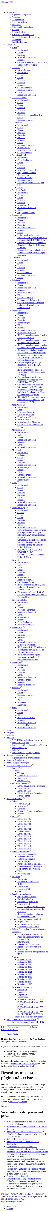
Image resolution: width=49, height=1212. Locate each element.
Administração (23, 147)
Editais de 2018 (24, 841)
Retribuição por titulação (28, 881)
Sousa (14, 707)
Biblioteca (21, 702)
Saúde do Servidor (25, 856)
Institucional (12, 12)
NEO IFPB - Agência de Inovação (27, 740)
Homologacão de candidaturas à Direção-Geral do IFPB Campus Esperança (31, 252)
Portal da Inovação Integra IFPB (26, 752)
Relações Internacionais (17, 755)
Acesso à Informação (26, 57)
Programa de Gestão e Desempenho (26, 173)
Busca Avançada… (9, 1029)
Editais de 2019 (24, 839)
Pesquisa (21, 80)
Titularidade (22, 886)
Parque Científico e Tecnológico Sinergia (29, 745)
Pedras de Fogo (18, 507)
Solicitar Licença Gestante (18, 1139)
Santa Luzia (17, 627)
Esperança (16, 215)
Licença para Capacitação (28, 944)
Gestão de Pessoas (25, 297)
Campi (9, 45)
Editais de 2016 (24, 846)
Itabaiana (16, 280)
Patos (14, 482)
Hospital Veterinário (26, 717)
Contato (20, 512)
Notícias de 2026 (24, 959)
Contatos (16, 17)
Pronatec (21, 137)
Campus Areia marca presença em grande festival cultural (32, 63)
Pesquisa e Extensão (26, 610)
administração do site (18, 1101)
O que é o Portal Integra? (17, 1176)
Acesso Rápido (23, 480)
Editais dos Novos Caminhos (29, 793)
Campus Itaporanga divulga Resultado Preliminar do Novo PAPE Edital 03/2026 (30, 379)
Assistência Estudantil (26, 95)
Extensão (21, 55)
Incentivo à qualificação (27, 901)
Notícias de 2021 (24, 972)
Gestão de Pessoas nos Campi (30, 811)
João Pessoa (17, 405)
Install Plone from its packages (24, 1063)
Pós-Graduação (24, 420)
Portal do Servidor (14, 798)
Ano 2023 (21, 826)
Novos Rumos (23, 796)
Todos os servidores (20, 851)
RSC (19, 884)
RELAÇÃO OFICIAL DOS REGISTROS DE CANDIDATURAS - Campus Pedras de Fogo (30, 553)
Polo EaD (16, 750)
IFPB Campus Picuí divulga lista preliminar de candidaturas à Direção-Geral (31, 587)
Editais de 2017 (24, 844)
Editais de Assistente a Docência (31, 786)
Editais (20, 92)
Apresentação (23, 806)
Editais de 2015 (24, 848)
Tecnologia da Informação (28, 300)
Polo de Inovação (19, 747)
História (15, 29)
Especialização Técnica (27, 775)
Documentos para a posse (28, 926)
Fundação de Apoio (20, 742)
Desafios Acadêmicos (26, 417)
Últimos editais (23, 831)
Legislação (22, 994)
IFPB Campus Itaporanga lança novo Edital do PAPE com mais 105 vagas (31, 372)
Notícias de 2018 (24, 979)
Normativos (22, 949)
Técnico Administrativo (22, 894)
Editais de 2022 (24, 829)
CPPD (20, 891)
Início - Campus (24, 70)
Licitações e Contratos (26, 645)
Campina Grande (19, 155)
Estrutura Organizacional (22, 27)
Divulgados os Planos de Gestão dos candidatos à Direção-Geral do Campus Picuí (32, 594)
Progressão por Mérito (26, 896)
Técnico (20, 773)
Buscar (34, 1027)
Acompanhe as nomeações (28, 924)
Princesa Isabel (18, 600)
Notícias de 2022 (24, 969)
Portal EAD (17, 768)
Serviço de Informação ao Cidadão (21, 1019)
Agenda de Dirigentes (21, 15)
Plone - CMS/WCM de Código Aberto (20, 1194)
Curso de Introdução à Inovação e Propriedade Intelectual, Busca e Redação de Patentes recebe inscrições (27, 1151)
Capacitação (22, 997)
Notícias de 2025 (24, 962)
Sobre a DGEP (23, 804)
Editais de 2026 (24, 819)
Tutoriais (21, 992)
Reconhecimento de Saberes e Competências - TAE (30, 915)
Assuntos (21, 60)
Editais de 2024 (24, 824)
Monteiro (16, 450)
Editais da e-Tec (24, 791)
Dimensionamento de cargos (29, 866)
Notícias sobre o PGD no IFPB (30, 999)
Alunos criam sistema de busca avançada (24, 1131)
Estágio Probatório (25, 899)
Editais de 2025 (24, 821)
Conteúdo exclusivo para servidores (27, 1017)
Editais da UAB (24, 788)
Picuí (14, 560)
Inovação (10, 737)
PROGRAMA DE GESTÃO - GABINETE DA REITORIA (30, 1013)
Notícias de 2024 (24, 964)
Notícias (20, 455)
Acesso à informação (26, 685)
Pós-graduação (23, 780)
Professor (16, 876)
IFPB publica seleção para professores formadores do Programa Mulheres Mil (28, 657)
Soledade (16, 687)
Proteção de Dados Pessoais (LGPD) (28, 1022)
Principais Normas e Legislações (31, 864)
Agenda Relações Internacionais (26, 758)
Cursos (20, 75)
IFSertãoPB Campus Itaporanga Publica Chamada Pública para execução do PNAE (31, 399)
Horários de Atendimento (23, 34)
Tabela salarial (23, 889)
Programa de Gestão (26, 212)
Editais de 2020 (24, 836)
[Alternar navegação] (2, 5)
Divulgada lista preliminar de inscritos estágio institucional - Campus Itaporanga (30, 357)
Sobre (14, 801)
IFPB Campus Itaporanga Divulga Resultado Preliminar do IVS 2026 (32, 346)
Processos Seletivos (20, 783)
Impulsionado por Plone (11, 1201)
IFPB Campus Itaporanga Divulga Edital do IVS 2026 (32, 336)
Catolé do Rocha (19, 190)
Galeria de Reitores (20, 32)
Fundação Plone (22, 1196)
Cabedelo (16, 67)
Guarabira (16, 258)
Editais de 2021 (24, 834)
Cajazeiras (16, 123)
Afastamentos (23, 942)
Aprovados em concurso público (26, 919)
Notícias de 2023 (24, 967)
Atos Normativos (19, 22)
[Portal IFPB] (7, 2)
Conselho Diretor (24, 87)
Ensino (20, 52)
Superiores (22, 778)
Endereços (16, 24)
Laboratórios (22, 705)
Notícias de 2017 (24, 982)
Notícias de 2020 (24, 974)
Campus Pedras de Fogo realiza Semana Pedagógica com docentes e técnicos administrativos (24, 1181)
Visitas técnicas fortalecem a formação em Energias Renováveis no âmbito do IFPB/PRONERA (32, 237)
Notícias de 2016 (24, 984)
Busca (3, 1027)
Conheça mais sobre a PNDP (29, 934)
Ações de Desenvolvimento (29, 947)
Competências (18, 19)
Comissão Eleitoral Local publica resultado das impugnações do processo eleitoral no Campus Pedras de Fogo (31, 543)
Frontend (30, 1066)
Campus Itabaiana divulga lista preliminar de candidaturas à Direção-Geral (30, 305)
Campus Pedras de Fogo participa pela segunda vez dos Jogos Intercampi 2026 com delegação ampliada (31, 533)
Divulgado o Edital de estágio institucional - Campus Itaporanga (31, 351)
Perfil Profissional (19, 42)
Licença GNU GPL (14, 1199)
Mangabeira (17, 430)
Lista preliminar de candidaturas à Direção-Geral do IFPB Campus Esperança (31, 245)
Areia (14, 47)
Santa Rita (16, 662)
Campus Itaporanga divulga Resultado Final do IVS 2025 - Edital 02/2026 (30, 365)
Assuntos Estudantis (15, 760)
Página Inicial (23, 922)
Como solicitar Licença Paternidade (22, 1146)
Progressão (22, 879)
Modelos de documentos (27, 854)
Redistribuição (23, 861)
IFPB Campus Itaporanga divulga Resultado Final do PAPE (31, 341)
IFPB (9, 1122)
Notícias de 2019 (24, 977)
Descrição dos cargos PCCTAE (31, 906)
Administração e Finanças (28, 422)
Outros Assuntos (24, 177)
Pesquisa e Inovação (26, 412)
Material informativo (26, 859)
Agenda (20, 814)
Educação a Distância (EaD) (19, 765)
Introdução (22, 989)
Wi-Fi (19, 700)
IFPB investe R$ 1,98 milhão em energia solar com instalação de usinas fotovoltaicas (31, 649)
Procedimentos (23, 874)
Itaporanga (16, 310)
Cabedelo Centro (19, 97)
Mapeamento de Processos (28, 869)
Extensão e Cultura (25, 415)
